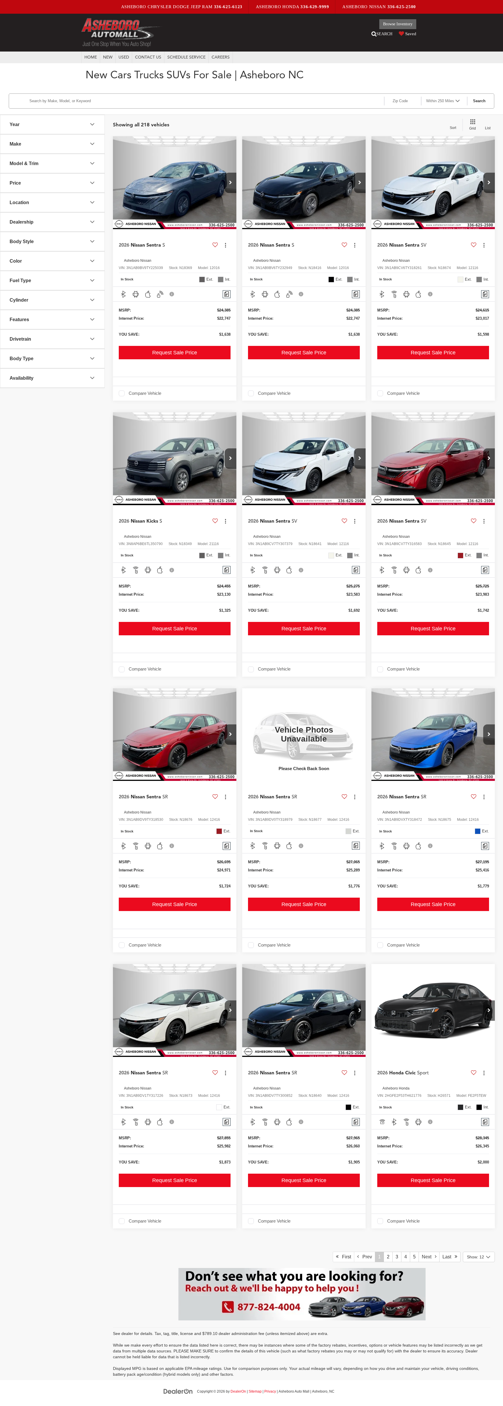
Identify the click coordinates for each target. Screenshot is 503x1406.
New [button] (107, 57)
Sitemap (255, 1391)
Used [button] (123, 57)
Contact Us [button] (148, 57)
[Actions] (225, 245)
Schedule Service (186, 57)
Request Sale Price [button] (174, 353)
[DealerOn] (178, 1391)
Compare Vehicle (145, 393)
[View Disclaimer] (172, 294)
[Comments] (227, 294)
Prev (365, 1256)
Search (479, 101)
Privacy (270, 1391)
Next (428, 1256)
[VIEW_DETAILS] (304, 734)
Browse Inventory (397, 24)
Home (90, 57)
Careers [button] (221, 57)
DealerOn (238, 1391)
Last (448, 1256)
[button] (230, 183)
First (345, 1256)
